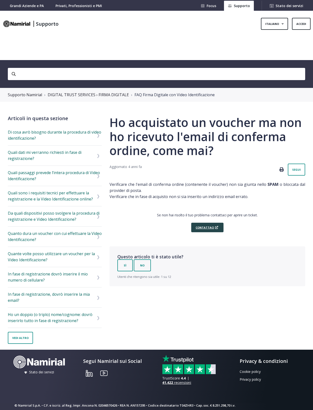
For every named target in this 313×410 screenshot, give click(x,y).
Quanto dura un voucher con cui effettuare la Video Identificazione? (55, 236)
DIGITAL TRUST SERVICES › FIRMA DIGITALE (88, 94)
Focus (211, 5)
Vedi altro (20, 338)
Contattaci (205, 227)
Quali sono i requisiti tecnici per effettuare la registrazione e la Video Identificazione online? (50, 196)
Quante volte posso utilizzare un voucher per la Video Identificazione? (51, 257)
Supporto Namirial (25, 94)
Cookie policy (250, 371)
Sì (125, 265)
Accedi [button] (301, 24)
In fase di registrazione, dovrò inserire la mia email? (49, 297)
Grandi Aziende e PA (27, 5)
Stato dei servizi (289, 5)
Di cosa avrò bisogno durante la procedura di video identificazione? (54, 135)
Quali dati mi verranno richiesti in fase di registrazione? (44, 155)
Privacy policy (250, 379)
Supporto (47, 24)
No (142, 265)
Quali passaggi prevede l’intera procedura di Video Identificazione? (54, 175)
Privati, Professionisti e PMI (79, 5)
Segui (296, 169)
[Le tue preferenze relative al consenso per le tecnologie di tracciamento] (304, 401)
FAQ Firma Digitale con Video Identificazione (174, 94)
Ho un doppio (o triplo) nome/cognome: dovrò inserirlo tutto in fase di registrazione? (50, 317)
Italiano (272, 24)
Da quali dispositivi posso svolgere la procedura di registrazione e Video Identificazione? (54, 216)
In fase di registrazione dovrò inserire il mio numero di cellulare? (48, 277)
